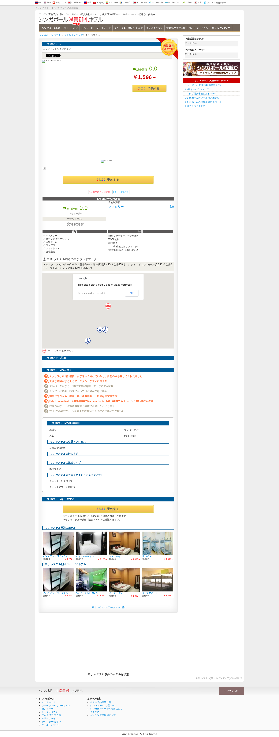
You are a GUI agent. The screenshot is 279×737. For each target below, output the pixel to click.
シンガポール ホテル (50, 35)
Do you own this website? (92, 293)
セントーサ (87, 28)
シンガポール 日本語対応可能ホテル (203, 85)
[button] (108, 307)
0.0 (153, 68)
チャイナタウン (154, 28)
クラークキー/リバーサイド (128, 28)
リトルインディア (221, 28)
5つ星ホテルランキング (196, 89)
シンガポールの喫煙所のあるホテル (203, 102)
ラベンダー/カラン (198, 28)
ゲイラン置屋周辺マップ (103, 715)
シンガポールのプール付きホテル (201, 97)
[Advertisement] (108, 640)
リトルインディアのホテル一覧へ (109, 607)
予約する (153, 88)
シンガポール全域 (51, 28)
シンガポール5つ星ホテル (103, 705)
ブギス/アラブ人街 (175, 28)
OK (132, 293)
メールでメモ (122, 192)
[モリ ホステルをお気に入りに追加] (99, 192)
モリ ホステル (52, 43)
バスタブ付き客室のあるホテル (200, 93)
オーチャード (104, 28)
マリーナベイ (71, 28)
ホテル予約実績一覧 (100, 702)
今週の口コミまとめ (194, 106)
